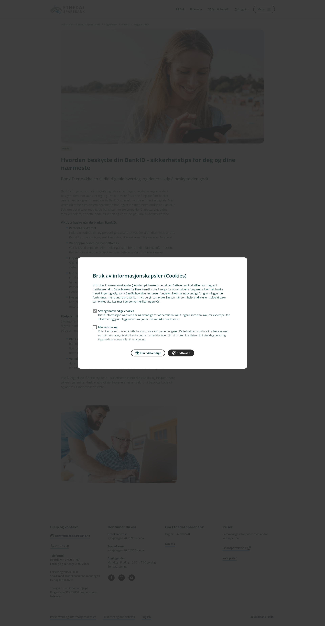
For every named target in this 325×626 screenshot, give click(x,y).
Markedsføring (107, 327)
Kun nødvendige (150, 353)
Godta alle (183, 353)
